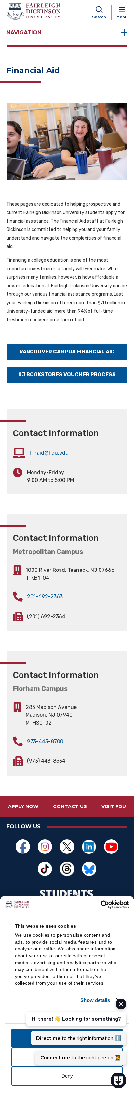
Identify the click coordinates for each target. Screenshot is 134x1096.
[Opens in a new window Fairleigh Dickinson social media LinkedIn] (89, 846)
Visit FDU (113, 806)
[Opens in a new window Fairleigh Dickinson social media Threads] (67, 869)
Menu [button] (121, 17)
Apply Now (23, 806)
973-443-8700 (45, 741)
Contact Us (70, 806)
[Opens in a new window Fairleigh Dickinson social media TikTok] (45, 869)
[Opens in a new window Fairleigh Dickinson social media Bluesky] (89, 869)
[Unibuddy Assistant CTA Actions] (75, 1032)
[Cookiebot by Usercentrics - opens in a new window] (100, 904)
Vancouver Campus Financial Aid (67, 352)
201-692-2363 (45, 596)
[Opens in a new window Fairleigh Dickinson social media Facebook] (23, 846)
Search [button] (99, 17)
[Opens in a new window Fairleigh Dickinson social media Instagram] (45, 846)
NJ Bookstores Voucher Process (67, 374)
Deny (67, 1076)
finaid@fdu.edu (49, 453)
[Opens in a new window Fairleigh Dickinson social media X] (67, 846)
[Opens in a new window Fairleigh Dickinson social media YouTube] (111, 846)
